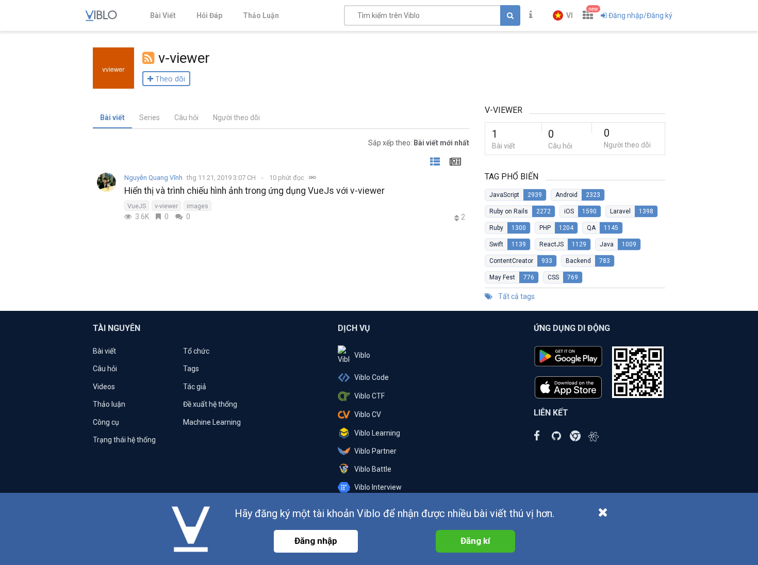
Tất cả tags (516, 296)
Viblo (362, 355)
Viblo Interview (378, 487)
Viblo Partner (375, 451)
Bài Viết (163, 15)
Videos (104, 387)
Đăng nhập (315, 541)
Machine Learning (212, 422)
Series (149, 117)
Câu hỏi (186, 117)
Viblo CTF (369, 396)
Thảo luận (109, 404)
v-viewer (166, 206)
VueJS (136, 206)
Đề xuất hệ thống (210, 404)
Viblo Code (371, 377)
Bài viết (112, 117)
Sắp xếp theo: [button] (418, 143)
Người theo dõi (236, 117)
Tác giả (194, 387)
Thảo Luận (261, 15)
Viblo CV (367, 414)
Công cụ (106, 422)
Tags (191, 368)
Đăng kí (475, 541)
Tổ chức (196, 351)
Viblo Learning (377, 433)
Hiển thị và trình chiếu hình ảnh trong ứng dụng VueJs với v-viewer (254, 191)
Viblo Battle (372, 469)
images (197, 206)
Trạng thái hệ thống (124, 440)
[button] (563, 15)
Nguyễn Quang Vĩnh (153, 177)
